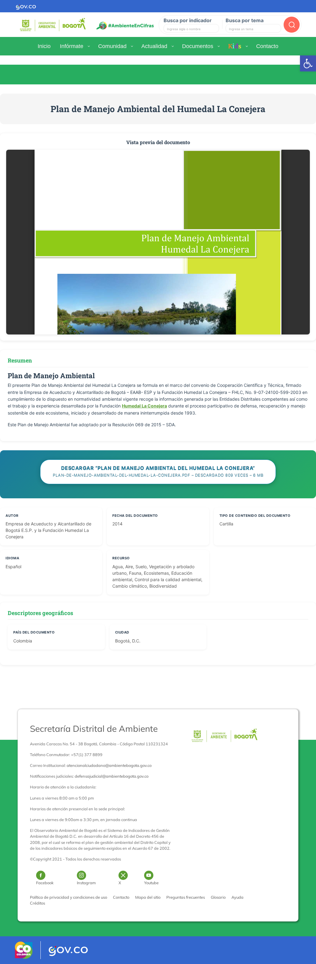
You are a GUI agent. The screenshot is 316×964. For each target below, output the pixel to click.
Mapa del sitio (147, 897)
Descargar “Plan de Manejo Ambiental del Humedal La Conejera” (158, 471)
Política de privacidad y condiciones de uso (68, 897)
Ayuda (237, 897)
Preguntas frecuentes (185, 897)
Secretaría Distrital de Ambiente (94, 728)
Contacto (121, 897)
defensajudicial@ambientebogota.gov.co (111, 776)
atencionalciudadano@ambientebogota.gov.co (109, 765)
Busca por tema (245, 20)
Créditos (37, 903)
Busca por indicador (188, 20)
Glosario (218, 897)
